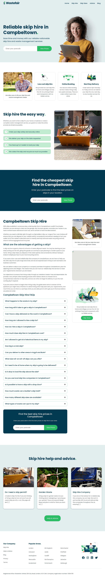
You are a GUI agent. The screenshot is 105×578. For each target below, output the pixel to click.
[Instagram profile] (88, 558)
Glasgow (63, 556)
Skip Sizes (83, 3)
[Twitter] (96, 558)
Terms (5, 562)
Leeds (46, 552)
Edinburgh (63, 563)
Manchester (64, 548)
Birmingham (48, 548)
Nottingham (32, 556)
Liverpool (32, 552)
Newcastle (32, 559)
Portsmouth (48, 563)
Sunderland (32, 563)
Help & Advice (52, 518)
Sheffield (63, 552)
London (31, 548)
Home (67, 3)
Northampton (49, 559)
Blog (98, 3)
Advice (92, 3)
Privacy (5, 559)
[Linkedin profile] (92, 558)
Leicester (63, 559)
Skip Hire (75, 3)
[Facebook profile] (83, 558)
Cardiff (47, 556)
